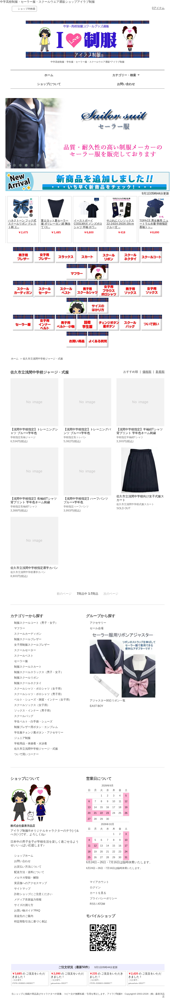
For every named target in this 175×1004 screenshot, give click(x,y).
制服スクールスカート (27, 666)
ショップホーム (23, 855)
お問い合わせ (126, 84)
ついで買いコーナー (26, 754)
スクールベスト (23, 655)
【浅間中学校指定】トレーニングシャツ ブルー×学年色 (34, 431)
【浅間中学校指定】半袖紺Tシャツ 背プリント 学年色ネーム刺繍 (139, 431)
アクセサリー (98, 622)
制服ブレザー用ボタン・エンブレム (36, 727)
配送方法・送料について (29, 872)
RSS (92, 903)
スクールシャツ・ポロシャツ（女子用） (38, 688)
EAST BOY (96, 706)
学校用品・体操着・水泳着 (30, 743)
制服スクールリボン (26, 677)
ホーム (48, 75)
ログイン (95, 887)
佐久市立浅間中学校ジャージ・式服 (43, 358)
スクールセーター (25, 650)
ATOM (101, 903)
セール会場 (96, 628)
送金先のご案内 (23, 916)
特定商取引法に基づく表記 (30, 921)
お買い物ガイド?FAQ (27, 910)
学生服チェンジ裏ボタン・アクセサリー (38, 732)
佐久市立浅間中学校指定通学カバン (34, 568)
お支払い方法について (27, 866)
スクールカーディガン (27, 633)
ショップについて (49, 84)
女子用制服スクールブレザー (32, 644)
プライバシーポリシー (103, 898)
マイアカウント (99, 882)
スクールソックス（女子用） (32, 705)
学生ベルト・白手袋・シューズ (33, 721)
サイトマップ (22, 888)
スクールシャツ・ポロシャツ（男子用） (38, 694)
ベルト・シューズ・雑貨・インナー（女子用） (43, 699)
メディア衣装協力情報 (27, 899)
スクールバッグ (23, 716)
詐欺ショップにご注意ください (33, 894)
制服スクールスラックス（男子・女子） (38, 672)
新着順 (160, 371)
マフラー (19, 628)
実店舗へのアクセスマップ (30, 883)
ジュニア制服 (22, 738)
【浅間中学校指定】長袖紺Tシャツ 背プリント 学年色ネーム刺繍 (33, 500)
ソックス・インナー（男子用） (33, 710)
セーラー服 (21, 661)
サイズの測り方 (23, 905)
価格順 (146, 371)
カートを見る (98, 893)
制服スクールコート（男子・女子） (36, 622)
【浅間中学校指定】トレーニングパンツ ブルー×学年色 (87, 431)
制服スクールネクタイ (27, 683)
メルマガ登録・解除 (26, 877)
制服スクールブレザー (27, 639)
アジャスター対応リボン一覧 (107, 700)
